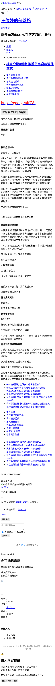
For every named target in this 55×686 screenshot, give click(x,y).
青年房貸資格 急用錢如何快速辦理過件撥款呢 (28, 404)
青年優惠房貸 (12, 418)
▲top (3, 514)
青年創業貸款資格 (14, 415)
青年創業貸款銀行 (14, 91)
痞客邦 (19, 502)
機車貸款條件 (12, 434)
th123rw (4, 487)
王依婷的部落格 (16, 20)
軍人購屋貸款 (12, 422)
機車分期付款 (12, 88)
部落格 (9, 50)
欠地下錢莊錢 (12, 428)
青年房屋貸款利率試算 (17, 78)
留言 (25, 502)
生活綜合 (23, 41)
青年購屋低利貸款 (14, 85)
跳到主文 (5, 28)
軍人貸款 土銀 (13, 75)
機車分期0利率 (13, 431)
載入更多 (5, 519)
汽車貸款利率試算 (14, 425)
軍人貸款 (10, 412)
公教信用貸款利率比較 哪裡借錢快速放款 (25, 388)
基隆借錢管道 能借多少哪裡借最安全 (23, 384)
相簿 (8, 46)
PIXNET (12, 646)
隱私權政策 (47, 646)
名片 (8, 53)
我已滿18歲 (6, 681)
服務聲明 (28, 649)
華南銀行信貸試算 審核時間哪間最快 (23, 394)
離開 (15, 681)
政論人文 (22, 509)
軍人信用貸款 (12, 81)
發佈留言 (5, 536)
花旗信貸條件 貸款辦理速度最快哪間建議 (25, 407)
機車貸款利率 (12, 94)
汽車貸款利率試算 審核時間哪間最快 (23, 391)
